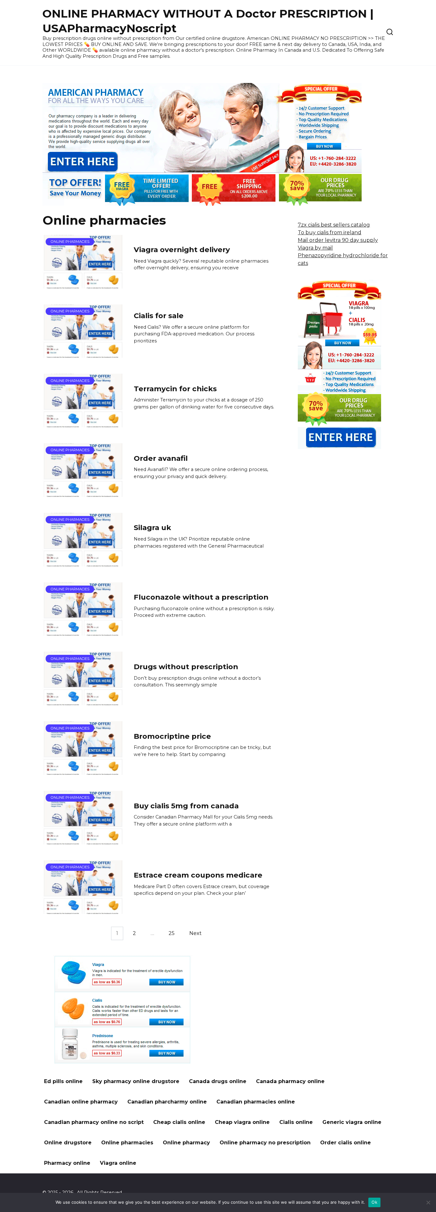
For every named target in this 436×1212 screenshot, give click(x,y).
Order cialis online (345, 1143)
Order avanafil (161, 458)
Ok (374, 1202)
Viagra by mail (315, 248)
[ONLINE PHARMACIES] (83, 284)
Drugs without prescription (186, 666)
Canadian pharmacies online (255, 1102)
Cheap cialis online (179, 1122)
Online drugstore (68, 1143)
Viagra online (118, 1163)
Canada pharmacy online (290, 1081)
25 (172, 934)
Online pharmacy (186, 1143)
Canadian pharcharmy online (167, 1102)
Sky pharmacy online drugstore (135, 1081)
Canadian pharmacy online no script (94, 1122)
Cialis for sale (159, 315)
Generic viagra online (351, 1122)
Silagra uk (152, 527)
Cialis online (296, 1122)
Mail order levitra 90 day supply (338, 240)
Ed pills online (63, 1081)
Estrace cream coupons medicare (198, 875)
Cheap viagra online (242, 1122)
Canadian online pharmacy (81, 1102)
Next (195, 934)
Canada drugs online (217, 1081)
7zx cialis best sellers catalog (334, 225)
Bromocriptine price (172, 736)
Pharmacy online (67, 1163)
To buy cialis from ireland (329, 232)
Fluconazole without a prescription (201, 597)
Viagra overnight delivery (182, 249)
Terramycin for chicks (175, 388)
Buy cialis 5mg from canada (186, 805)
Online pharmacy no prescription (265, 1143)
